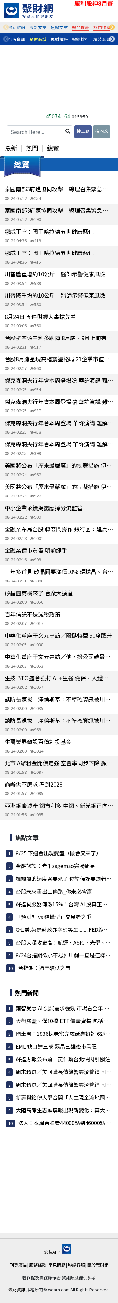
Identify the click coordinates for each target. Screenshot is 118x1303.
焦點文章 (59, 27)
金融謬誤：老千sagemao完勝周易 (55, 866)
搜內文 (101, 131)
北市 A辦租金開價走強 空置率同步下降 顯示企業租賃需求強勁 (59, 763)
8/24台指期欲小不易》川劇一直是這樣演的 (66, 955)
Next (112, 27)
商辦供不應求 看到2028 (33, 784)
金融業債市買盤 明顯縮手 (36, 550)
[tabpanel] (16, 27)
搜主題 (83, 131)
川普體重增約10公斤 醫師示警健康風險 (55, 274)
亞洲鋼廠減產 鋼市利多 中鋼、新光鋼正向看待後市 (59, 805)
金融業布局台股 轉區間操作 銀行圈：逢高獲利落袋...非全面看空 (59, 529)
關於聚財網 (97, 1265)
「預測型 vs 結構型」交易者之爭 (53, 917)
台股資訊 (16, 39)
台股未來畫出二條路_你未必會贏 (54, 891)
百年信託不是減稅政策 (32, 614)
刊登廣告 (18, 1265)
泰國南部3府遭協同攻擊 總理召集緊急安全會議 (59, 189)
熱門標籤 (80, 27)
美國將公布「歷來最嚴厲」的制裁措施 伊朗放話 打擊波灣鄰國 (59, 465)
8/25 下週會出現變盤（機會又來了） (58, 853)
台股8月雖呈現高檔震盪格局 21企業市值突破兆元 (59, 359)
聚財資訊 (16, 1289)
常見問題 (57, 1265)
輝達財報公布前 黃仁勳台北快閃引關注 (63, 1059)
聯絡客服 (76, 1265)
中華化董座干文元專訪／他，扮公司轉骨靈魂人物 (59, 656)
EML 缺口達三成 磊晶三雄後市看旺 (56, 1046)
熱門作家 (101, 27)
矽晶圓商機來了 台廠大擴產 (39, 593)
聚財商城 (38, 39)
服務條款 (37, 1265)
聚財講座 (59, 39)
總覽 (53, 147)
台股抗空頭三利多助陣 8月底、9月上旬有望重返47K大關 (59, 338)
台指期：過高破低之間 (44, 968)
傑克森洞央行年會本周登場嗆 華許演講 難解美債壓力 (59, 380)
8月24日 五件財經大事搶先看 (40, 316)
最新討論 (16, 27)
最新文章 (38, 27)
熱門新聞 (27, 992)
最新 (11, 147)
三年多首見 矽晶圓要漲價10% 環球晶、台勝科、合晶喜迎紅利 (59, 571)
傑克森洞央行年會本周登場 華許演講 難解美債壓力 (59, 423)
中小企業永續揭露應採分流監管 (44, 508)
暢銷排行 (80, 39)
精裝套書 (101, 39)
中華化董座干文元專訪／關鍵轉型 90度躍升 (58, 635)
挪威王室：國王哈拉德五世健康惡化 (49, 231)
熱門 (32, 147)
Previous (6, 27)
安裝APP (52, 1252)
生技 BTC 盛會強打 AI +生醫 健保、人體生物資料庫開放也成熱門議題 (59, 678)
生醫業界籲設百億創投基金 (38, 742)
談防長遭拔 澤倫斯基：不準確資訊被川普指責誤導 (59, 699)
